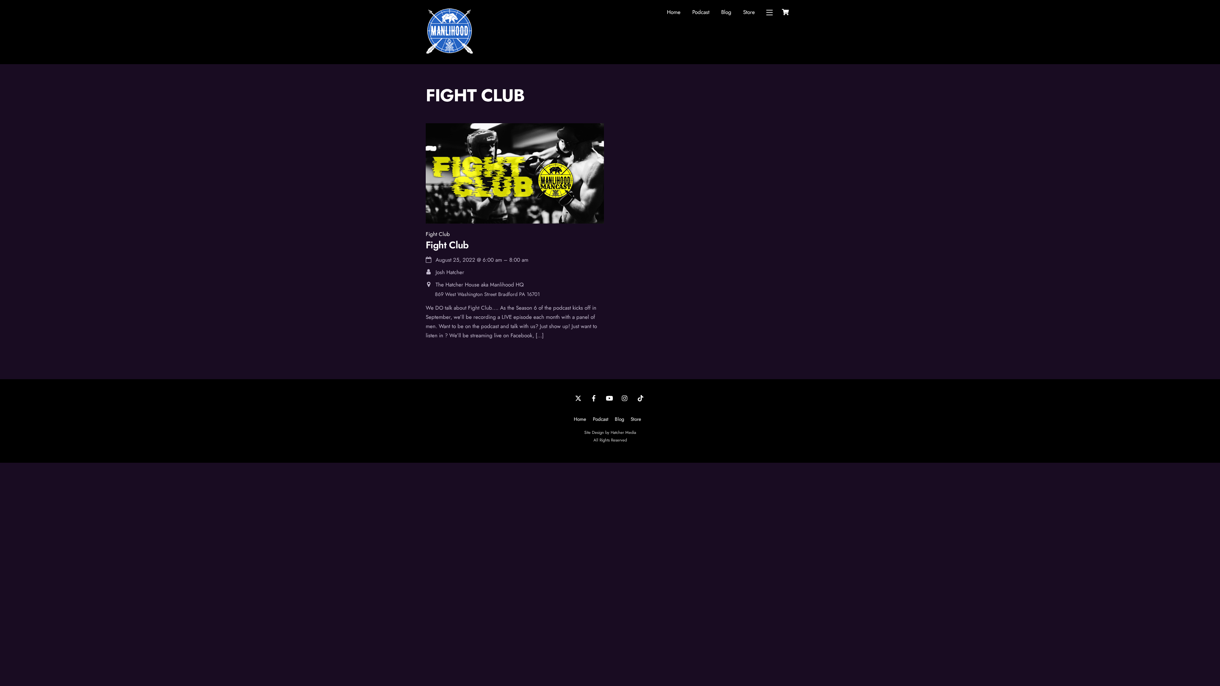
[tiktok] (640, 397)
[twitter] (578, 397)
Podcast (700, 12)
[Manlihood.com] (449, 52)
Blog (726, 12)
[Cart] (785, 12)
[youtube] (609, 397)
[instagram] (625, 397)
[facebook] (593, 397)
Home (674, 12)
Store (749, 12)
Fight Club (438, 234)
